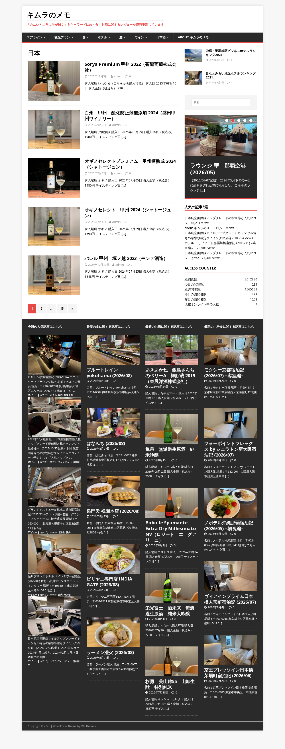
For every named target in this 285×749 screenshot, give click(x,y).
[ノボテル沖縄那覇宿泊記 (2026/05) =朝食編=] (230, 515)
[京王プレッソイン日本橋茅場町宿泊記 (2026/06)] (230, 662)
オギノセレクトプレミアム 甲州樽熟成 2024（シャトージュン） (130, 164)
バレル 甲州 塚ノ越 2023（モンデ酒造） (126, 258)
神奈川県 (68, 395)
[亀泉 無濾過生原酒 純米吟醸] (171, 442)
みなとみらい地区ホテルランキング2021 (231, 75)
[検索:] (221, 102)
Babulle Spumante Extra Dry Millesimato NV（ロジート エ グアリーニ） (171, 531)
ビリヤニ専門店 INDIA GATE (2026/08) (109, 582)
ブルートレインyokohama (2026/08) (109, 373)
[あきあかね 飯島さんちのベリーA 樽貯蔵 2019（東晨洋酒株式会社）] (171, 362)
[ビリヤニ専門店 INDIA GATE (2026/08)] (113, 571)
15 (62, 308)
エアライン (34, 37)
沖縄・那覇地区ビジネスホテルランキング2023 (231, 53)
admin (118, 76)
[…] (126, 88)
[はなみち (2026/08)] (113, 436)
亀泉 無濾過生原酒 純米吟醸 (169, 452)
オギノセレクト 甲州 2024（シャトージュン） (128, 212)
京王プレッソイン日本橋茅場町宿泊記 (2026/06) (228, 673)
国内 (60, 395)
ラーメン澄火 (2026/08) (110, 652)
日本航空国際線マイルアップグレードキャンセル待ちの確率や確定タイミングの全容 (54, 643)
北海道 (61, 532)
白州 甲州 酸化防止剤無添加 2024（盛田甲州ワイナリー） (130, 115)
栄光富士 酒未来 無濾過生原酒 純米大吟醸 (169, 611)
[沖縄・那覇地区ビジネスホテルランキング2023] (193, 59)
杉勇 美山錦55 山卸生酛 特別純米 (170, 684)
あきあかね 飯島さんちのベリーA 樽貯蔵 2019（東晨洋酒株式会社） (170, 375)
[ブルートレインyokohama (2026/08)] (113, 362)
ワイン (139, 37)
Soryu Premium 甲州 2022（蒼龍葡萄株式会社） (130, 67)
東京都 (67, 594)
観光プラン (62, 37)
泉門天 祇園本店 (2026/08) (113, 511)
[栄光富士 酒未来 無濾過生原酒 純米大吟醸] (171, 600)
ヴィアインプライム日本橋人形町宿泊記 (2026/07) (230, 599)
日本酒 (161, 37)
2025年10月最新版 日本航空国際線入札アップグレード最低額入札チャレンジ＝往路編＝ (54, 444)
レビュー (67, 461)
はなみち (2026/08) (106, 443)
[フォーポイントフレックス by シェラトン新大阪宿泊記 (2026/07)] (230, 436)
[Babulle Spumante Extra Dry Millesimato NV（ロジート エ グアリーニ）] (171, 515)
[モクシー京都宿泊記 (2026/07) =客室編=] (230, 362)
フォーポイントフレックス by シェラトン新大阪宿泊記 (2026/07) (230, 449)
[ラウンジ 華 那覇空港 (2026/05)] (221, 135)
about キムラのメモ (193, 37)
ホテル (102, 37)
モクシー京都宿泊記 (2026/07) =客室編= (224, 373)
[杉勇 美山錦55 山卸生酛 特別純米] (171, 674)
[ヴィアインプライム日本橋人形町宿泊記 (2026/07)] (230, 589)
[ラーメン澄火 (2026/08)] (113, 645)
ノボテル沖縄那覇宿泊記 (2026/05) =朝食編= (228, 525)
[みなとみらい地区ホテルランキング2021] (193, 82)
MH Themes (88, 726)
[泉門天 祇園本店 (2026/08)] (113, 504)
